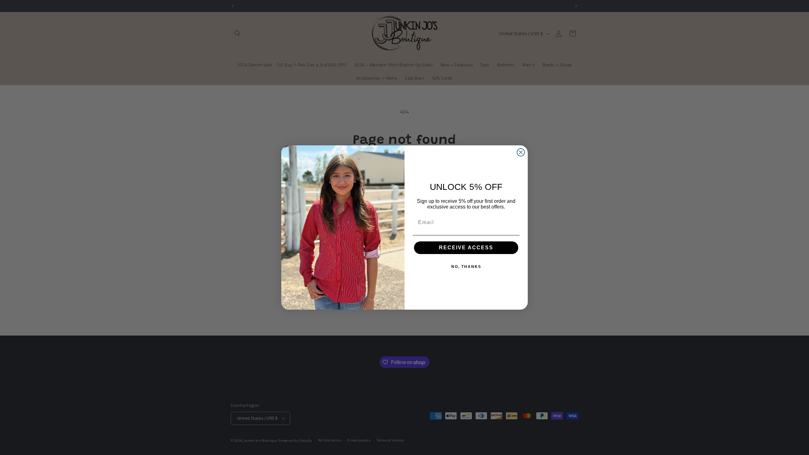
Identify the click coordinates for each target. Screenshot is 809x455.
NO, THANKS (466, 266)
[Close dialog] (521, 152)
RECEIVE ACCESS (466, 247)
